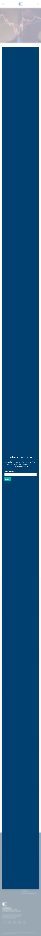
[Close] (37, 49)
